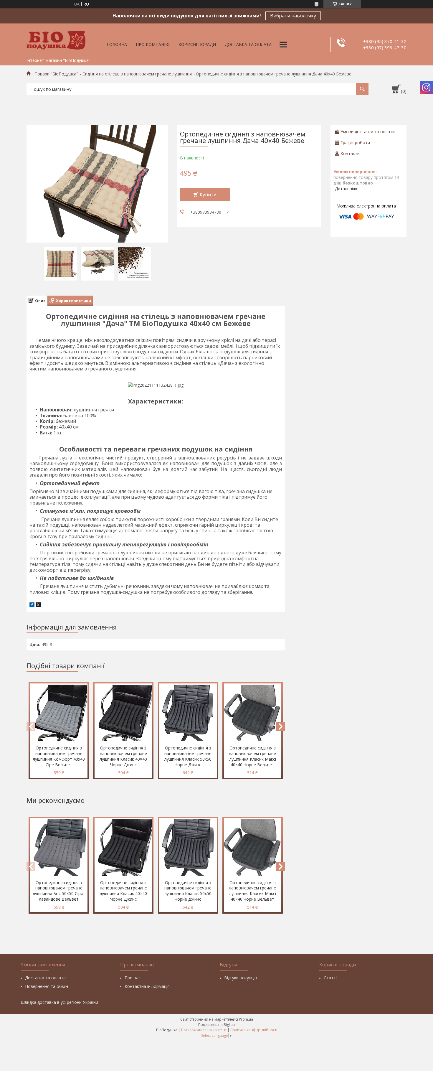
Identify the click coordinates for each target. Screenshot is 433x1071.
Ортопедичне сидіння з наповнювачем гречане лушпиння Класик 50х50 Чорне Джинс (187, 756)
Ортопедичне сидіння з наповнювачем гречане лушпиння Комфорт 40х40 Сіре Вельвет (59, 756)
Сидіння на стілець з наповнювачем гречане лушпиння (137, 74)
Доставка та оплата (248, 44)
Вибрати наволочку (293, 15)
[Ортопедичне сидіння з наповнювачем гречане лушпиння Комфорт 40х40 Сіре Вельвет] (58, 712)
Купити (208, 194)
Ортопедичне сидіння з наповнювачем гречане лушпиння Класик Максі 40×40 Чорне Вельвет (252, 756)
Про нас (133, 978)
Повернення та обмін (46, 986)
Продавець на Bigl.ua (216, 1024)
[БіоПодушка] (56, 39)
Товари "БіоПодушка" (56, 74)
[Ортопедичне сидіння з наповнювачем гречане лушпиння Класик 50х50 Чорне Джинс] (188, 712)
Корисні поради (197, 44)
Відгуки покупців (240, 978)
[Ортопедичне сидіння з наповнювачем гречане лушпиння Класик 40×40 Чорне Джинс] (123, 712)
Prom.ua (246, 1019)
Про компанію (153, 44)
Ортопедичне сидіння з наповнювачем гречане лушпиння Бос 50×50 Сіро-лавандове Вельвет (59, 891)
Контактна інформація (147, 986)
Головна (117, 44)
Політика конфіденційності (253, 1029)
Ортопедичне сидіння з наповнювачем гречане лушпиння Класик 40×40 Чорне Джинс (123, 756)
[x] (38, 605)
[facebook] (31, 605)
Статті (330, 978)
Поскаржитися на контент (204, 1029)
